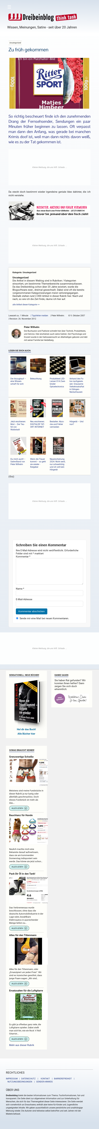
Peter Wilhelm (31, 327)
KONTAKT (45, 1078)
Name (20, 588)
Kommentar (23, 556)
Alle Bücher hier (26, 733)
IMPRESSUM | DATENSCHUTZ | (22, 1078)
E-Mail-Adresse (24, 599)
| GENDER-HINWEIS (43, 1081)
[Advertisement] (49, 167)
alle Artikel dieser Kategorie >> (26, 304)
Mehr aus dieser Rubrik (21, 1045)
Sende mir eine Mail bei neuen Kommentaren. (44, 618)
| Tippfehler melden (39, 315)
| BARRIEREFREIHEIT (61, 1078)
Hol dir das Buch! (26, 729)
